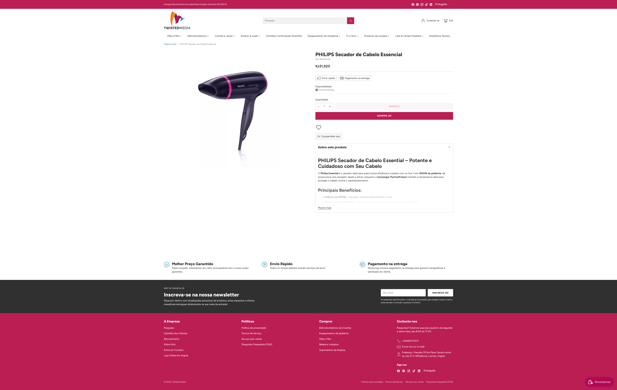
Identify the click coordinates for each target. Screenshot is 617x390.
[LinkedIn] (431, 5)
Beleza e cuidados (329, 344)
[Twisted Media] (177, 20)
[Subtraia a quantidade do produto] (318, 106)
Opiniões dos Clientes (175, 333)
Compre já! (384, 115)
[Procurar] (350, 20)
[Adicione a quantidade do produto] (330, 106)
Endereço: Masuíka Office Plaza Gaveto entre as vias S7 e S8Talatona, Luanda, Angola (426, 354)
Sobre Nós (169, 344)
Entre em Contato (173, 350)
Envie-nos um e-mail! (413, 346)
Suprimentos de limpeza (332, 350)
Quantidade (321, 99)
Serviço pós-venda (251, 339)
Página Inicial (170, 44)
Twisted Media (179, 382)
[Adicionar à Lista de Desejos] (384, 127)
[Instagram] (422, 5)
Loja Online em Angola (176, 355)
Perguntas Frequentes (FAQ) (256, 344)
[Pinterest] (417, 5)
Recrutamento (171, 339)
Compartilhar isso (330, 136)
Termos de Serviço (251, 333)
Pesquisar (169, 327)
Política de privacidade (253, 327)
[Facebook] (413, 5)
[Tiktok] (426, 5)
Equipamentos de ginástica (334, 333)
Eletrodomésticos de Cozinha (335, 327)
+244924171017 (410, 340)
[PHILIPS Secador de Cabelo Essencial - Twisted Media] (233, 120)
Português (441, 4)
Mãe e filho (325, 339)
